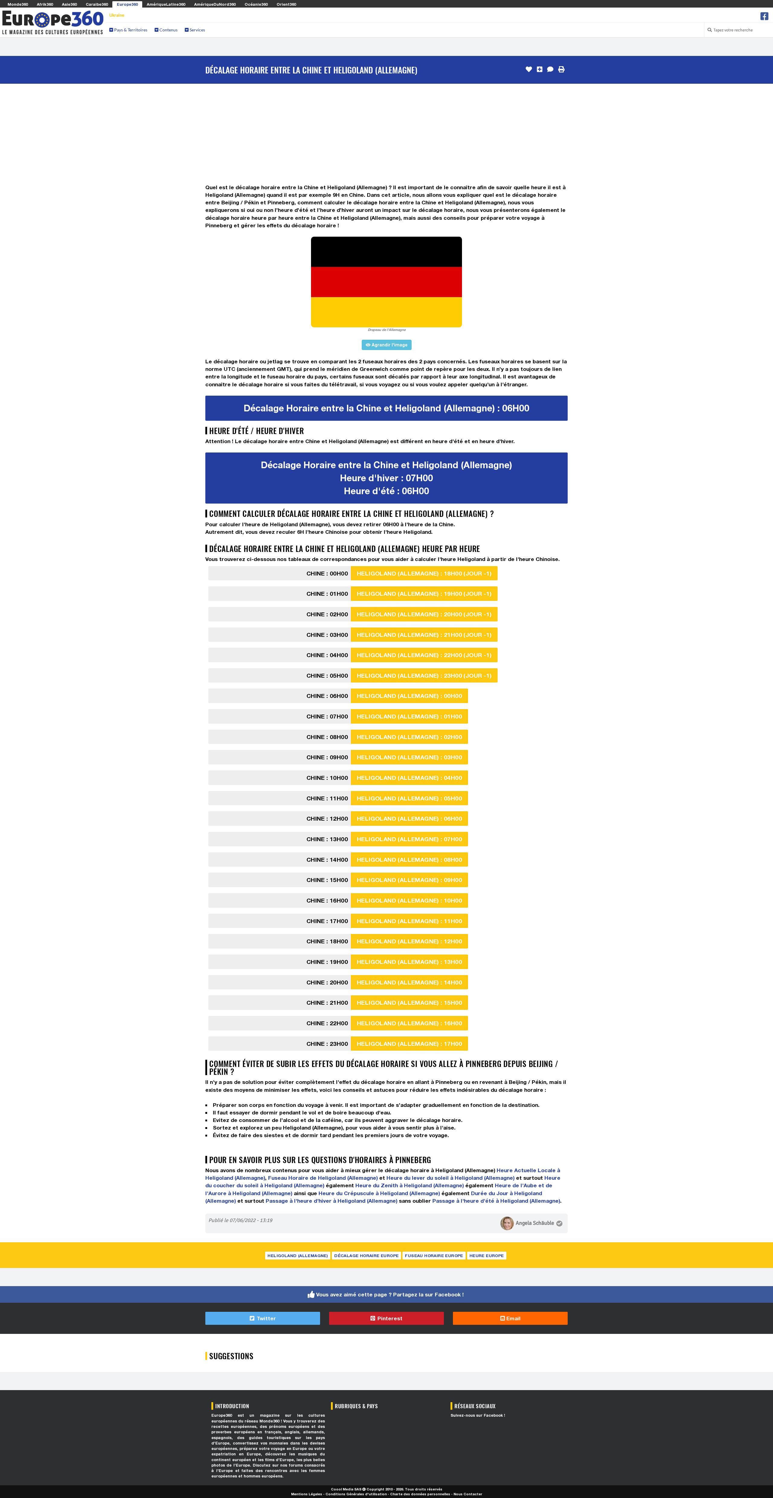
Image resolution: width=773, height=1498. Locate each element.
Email (513, 1318)
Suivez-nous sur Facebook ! (478, 1415)
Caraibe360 (97, 4)
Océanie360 (256, 4)
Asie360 (69, 4)
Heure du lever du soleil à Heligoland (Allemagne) (450, 1178)
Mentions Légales (306, 1494)
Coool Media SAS (346, 1489)
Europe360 (127, 4)
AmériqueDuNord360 (215, 4)
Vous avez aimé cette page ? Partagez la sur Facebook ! (390, 1294)
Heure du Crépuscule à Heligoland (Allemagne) (379, 1193)
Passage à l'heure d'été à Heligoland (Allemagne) (496, 1201)
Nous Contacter (468, 1494)
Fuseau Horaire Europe (434, 1255)
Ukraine (116, 15)
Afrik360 (45, 4)
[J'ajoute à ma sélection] (539, 69)
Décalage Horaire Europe (366, 1255)
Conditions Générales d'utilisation (356, 1494)
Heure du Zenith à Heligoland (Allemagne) (409, 1185)
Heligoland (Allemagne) (298, 1255)
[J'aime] (529, 69)
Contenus (168, 29)
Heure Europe (487, 1255)
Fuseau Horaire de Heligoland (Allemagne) (323, 1178)
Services (197, 29)
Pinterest (389, 1318)
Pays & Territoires (130, 29)
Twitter (265, 1318)
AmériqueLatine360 (166, 4)
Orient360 (286, 4)
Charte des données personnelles (420, 1494)
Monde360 (18, 4)
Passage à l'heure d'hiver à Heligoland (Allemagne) (331, 1201)
